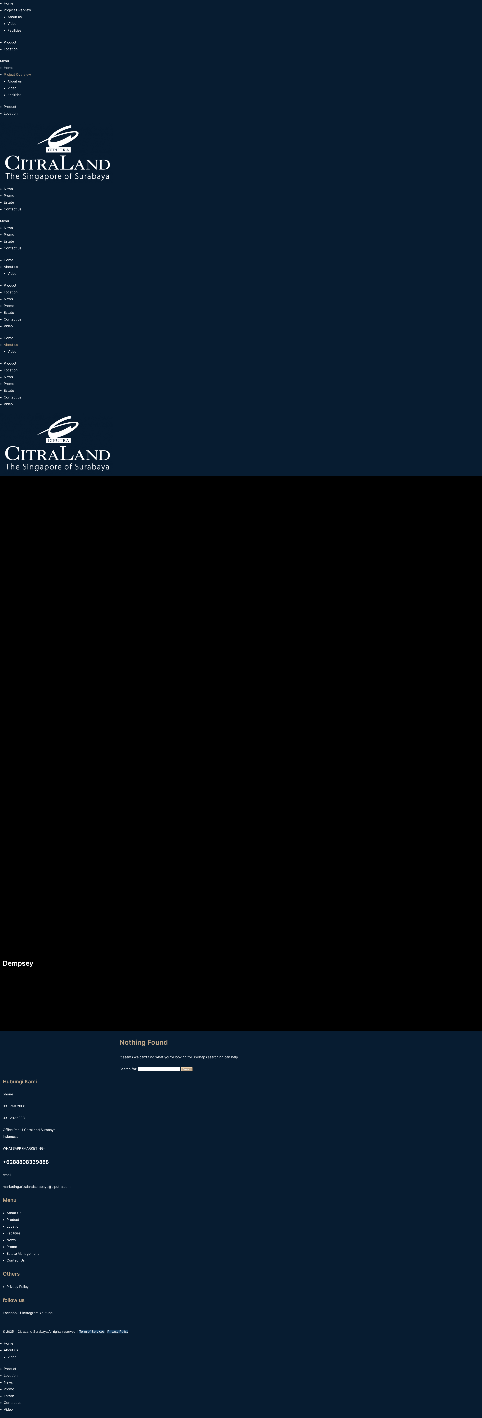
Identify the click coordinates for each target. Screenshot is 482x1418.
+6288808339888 (26, 1162)
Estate (9, 241)
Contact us (12, 248)
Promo (9, 235)
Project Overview (17, 74)
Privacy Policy (117, 1331)
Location (11, 113)
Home (8, 68)
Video (12, 88)
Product (10, 107)
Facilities (14, 95)
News (8, 228)
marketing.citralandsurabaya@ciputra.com (37, 1187)
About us (15, 81)
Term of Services (91, 1331)
